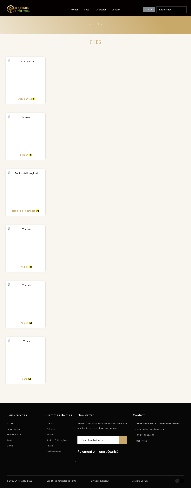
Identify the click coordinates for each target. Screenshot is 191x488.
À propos (101, 9)
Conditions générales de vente (61, 480)
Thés (86, 9)
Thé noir (50, 423)
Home (92, 24)
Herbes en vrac (53, 451)
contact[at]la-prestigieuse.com (149, 429)
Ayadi (9, 440)
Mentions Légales (139, 480)
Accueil (75, 9)
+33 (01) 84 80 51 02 (144, 435)
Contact (116, 9)
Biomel (10, 445)
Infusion (50, 434)
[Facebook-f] (177, 481)
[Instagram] (182, 481)
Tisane (49, 445)
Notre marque (13, 429)
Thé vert (50, 429)
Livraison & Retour (100, 480)
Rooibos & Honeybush (57, 440)
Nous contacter (14, 434)
